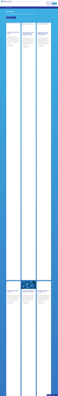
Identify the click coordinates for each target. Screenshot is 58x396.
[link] (6, 1)
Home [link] (7, 7)
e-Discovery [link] (8, 293)
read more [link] (10, 45)
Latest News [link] (24, 36)
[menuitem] (16, 2)
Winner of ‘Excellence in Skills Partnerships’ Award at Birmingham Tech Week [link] (28, 33)
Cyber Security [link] (24, 293)
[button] (57, 390)
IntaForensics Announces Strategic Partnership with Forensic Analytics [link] (43, 33)
